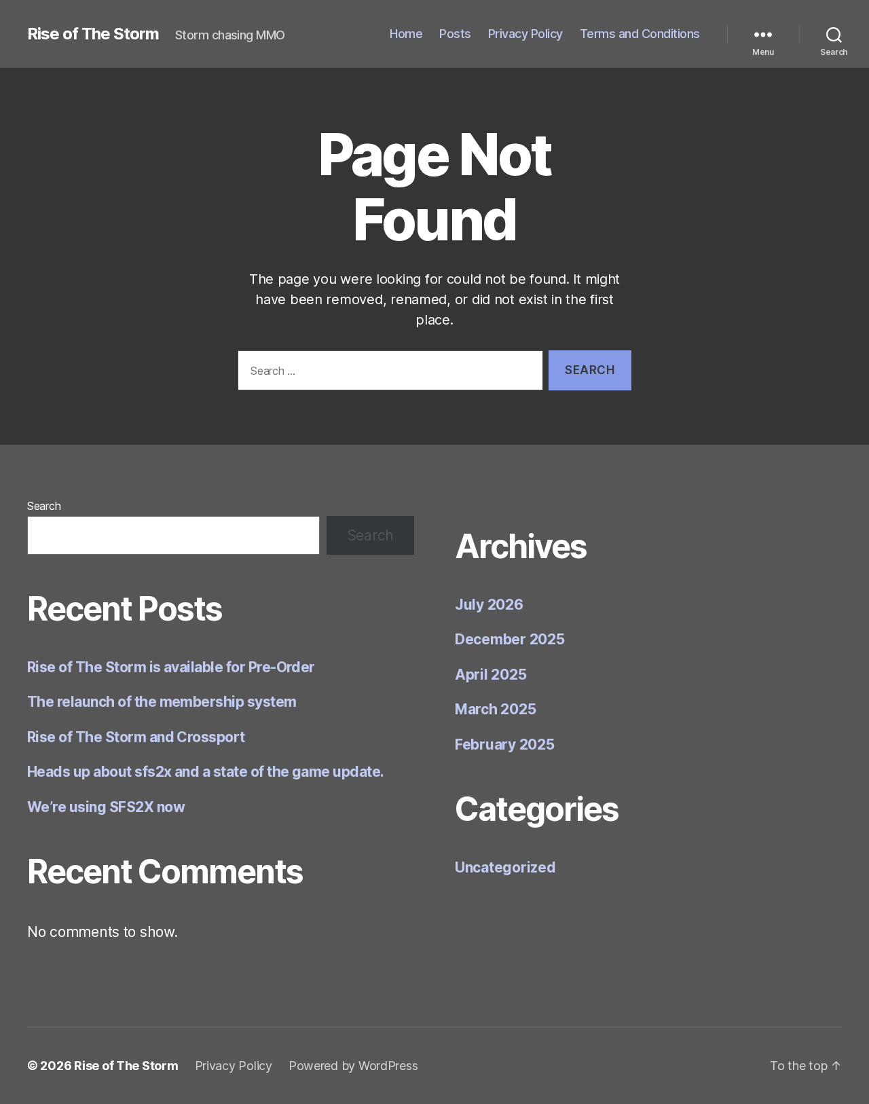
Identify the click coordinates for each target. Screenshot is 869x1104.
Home (406, 33)
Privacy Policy (525, 33)
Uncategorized (505, 867)
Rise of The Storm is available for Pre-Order (171, 667)
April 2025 (490, 674)
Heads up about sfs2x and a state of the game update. (205, 771)
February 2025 (505, 744)
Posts (455, 33)
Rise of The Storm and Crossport (136, 737)
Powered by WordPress (353, 1066)
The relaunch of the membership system (162, 701)
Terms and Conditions (640, 33)
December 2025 (510, 639)
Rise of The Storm (93, 34)
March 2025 (495, 709)
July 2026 (489, 604)
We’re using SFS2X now (106, 806)
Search (43, 506)
